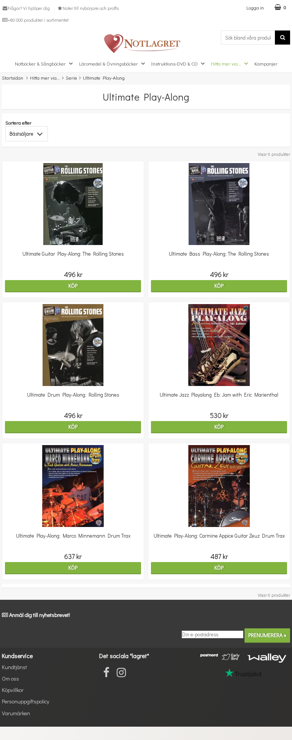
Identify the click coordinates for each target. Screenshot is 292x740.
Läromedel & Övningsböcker (108, 63)
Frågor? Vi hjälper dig (29, 8)
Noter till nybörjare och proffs (90, 8)
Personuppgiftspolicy (25, 701)
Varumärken (16, 713)
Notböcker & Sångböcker (40, 63)
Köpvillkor (13, 690)
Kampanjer (266, 63)
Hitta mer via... (226, 63)
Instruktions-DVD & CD (174, 63)
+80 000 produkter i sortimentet (38, 20)
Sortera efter (18, 122)
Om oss (10, 678)
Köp (73, 285)
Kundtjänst (14, 667)
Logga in (255, 7)
